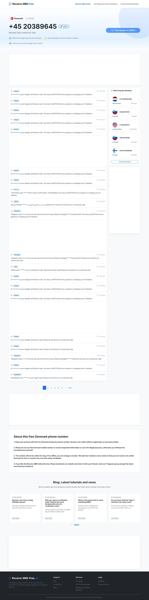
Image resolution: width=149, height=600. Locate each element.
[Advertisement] (74, 69)
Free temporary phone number (62, 597)
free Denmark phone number (48, 436)
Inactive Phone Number (130, 4)
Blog (55, 588)
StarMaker (17, 374)
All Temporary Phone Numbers (105, 4)
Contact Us (57, 584)
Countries (79, 581)
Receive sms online (78, 442)
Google (16, 91)
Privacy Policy (103, 584)
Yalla (15, 266)
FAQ (54, 581)
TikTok (16, 201)
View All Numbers (125, 162)
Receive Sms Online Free (81, 597)
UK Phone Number (83, 584)
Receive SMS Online (83, 4)
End (70, 388)
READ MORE (15, 518)
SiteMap (101, 581)
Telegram (17, 211)
